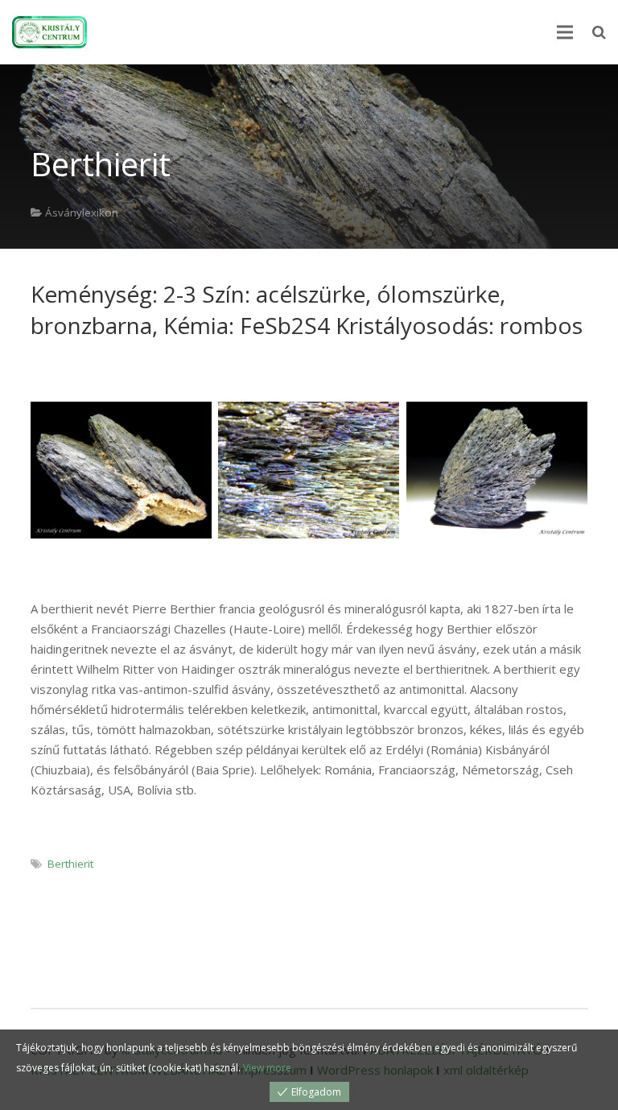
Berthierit (70, 863)
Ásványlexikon (81, 212)
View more (267, 1068)
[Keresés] (599, 32)
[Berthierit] (121, 469)
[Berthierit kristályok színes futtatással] (309, 469)
